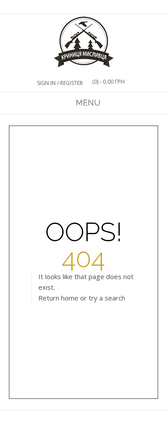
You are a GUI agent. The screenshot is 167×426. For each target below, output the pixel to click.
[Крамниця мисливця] (83, 42)
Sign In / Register (60, 83)
